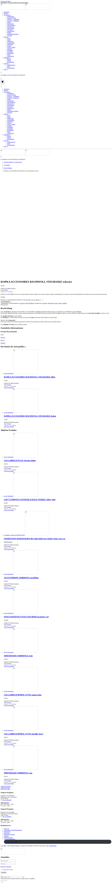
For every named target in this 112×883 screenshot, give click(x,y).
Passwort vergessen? (6, 866)
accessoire (44, 303)
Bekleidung (7, 57)
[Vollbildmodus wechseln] (4, 880)
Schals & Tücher (11, 18)
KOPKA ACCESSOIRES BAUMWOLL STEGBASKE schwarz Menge (20, 300)
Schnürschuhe (11, 43)
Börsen (9, 22)
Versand (5, 290)
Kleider (9, 60)
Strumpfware (10, 26)
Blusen (9, 59)
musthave (64, 303)
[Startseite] (25, 9)
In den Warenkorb (5, 301)
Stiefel (8, 40)
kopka (59, 303)
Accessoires (7, 15)
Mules (8, 54)
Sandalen (9, 49)
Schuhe (6, 37)
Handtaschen (10, 16)
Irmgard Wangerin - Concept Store (13, 162)
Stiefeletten (10, 44)
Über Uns (6, 828)
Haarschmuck (10, 28)
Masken (9, 32)
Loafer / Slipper (11, 47)
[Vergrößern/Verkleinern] (6, 880)
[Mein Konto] (1, 78)
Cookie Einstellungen (9, 839)
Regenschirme (11, 68)
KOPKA (3, 343)
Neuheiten (6, 12)
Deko (8, 66)
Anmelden (3, 872)
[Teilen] (3, 880)
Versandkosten (52, 845)
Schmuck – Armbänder (13, 19)
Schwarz (3, 337)
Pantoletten (10, 50)
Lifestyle (6, 63)
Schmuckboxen (11, 65)
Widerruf (6, 836)
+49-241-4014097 (6, 800)
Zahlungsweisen (8, 837)
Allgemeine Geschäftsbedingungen (13, 830)
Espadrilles (10, 51)
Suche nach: (4, 877)
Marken (6, 13)
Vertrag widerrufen (11, 842)
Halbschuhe (10, 41)
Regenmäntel (10, 62)
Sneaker (9, 46)
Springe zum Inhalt (5, 1)
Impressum (7, 833)
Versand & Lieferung (9, 834)
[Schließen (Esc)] (1, 880)
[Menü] (2, 82)
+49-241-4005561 (6, 816)
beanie (56, 303)
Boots (8, 38)
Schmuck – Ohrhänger (13, 21)
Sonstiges (9, 35)
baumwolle (51, 303)
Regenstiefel (10, 53)
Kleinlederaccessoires (12, 34)
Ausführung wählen (9, 535)
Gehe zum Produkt (9, 387)
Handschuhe (10, 23)
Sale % (6, 69)
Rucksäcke (10, 29)
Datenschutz (7, 831)
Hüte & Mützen (11, 25)
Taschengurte (10, 31)
